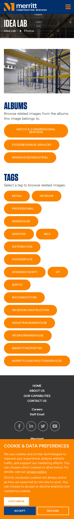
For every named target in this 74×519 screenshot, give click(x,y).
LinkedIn (31, 426)
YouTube (55, 426)
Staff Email (37, 414)
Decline (53, 510)
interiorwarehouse (28, 335)
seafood (19, 234)
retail (17, 196)
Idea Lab (10, 31)
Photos (29, 31)
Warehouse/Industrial (30, 157)
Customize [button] (16, 501)
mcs (47, 234)
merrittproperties (27, 348)
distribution (22, 246)
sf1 (58, 272)
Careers (37, 409)
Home (37, 386)
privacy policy (37, 472)
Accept (20, 510)
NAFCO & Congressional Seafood (36, 131)
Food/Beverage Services (31, 145)
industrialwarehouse (29, 323)
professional (23, 208)
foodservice (22, 259)
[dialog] (37, 479)
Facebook (19, 426)
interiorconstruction (30, 310)
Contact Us (37, 401)
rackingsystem (24, 297)
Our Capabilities (37, 396)
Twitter (43, 426)
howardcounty (24, 272)
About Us (37, 391)
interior (46, 196)
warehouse (21, 221)
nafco (17, 284)
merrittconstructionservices (37, 361)
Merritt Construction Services (25, 7)
